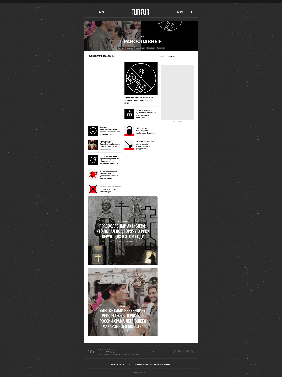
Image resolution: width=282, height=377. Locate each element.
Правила (129, 365)
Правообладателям (141, 365)
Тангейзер (150, 48)
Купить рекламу (177, 121)
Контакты (120, 365)
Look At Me (139, 373)
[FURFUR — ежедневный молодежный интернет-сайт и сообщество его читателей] (140, 12)
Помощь (167, 365)
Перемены (160, 48)
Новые (162, 56)
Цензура (130, 48)
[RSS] (192, 351)
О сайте (113, 365)
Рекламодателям (156, 365)
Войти (180, 12)
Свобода (121, 48)
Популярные (171, 56)
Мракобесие (140, 48)
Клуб (101, 12)
